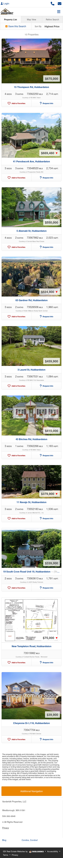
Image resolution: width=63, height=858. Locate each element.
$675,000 (51, 78)
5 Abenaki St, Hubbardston (32, 230)
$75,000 (50, 637)
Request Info (47, 103)
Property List (10, 19)
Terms (5, 854)
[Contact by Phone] (52, 3)
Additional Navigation (31, 791)
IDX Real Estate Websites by (15, 851)
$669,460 (49, 153)
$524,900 (49, 291)
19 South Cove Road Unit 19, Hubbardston (32, 571)
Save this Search (17, 26)
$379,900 (49, 493)
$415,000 (51, 430)
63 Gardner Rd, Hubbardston (32, 300)
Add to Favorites (18, 103)
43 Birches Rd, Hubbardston (31, 439)
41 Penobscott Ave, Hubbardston (31, 161)
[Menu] (58, 11)
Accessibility (52, 851)
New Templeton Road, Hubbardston (31, 646)
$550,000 (51, 222)
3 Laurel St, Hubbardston (31, 369)
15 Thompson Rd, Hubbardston (31, 87)
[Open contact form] (59, 3)
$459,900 (51, 361)
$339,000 (51, 563)
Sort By (38, 26)
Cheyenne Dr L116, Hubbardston (31, 723)
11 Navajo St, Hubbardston (31, 502)
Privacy (5, 827)
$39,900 (52, 714)
